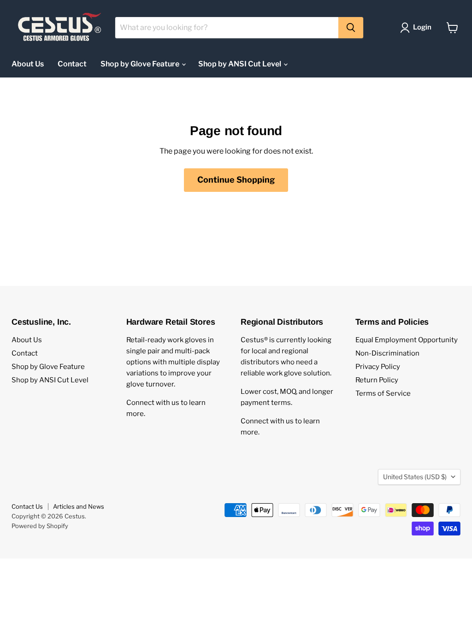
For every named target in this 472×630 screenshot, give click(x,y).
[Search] (350, 27)
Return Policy (376, 380)
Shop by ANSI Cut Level (240, 63)
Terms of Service (383, 393)
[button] (417, 27)
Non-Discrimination (387, 353)
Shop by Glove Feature (140, 63)
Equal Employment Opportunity (406, 340)
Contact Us (27, 506)
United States (415, 477)
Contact (72, 63)
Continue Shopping (236, 179)
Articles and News (78, 506)
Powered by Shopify (40, 525)
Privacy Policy (377, 367)
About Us (28, 63)
